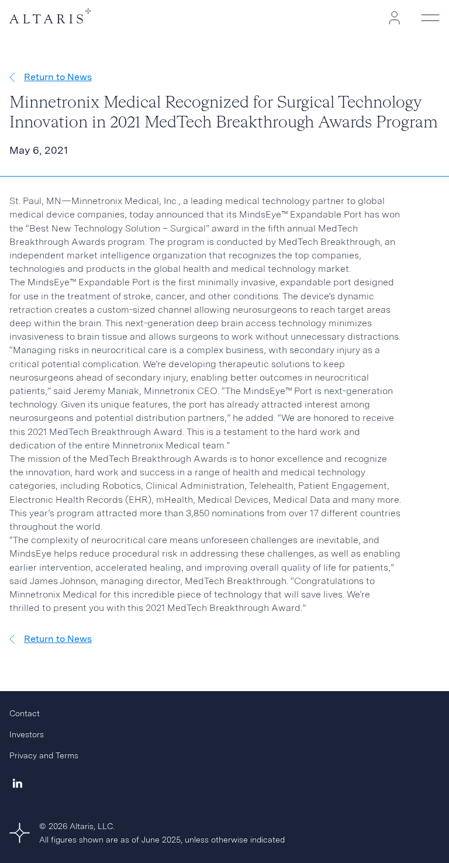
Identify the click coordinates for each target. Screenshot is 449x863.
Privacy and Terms (43, 755)
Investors (26, 734)
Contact (24, 713)
